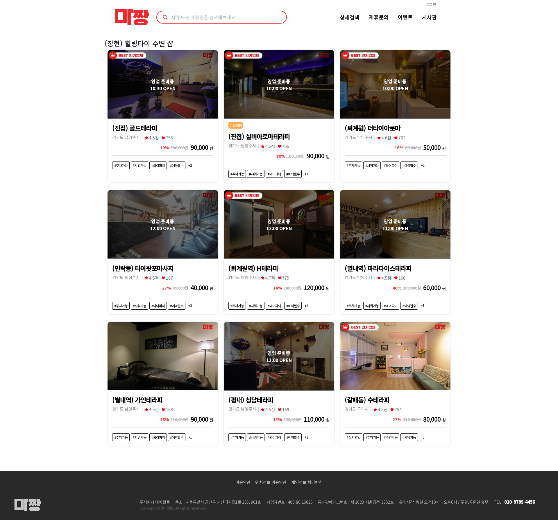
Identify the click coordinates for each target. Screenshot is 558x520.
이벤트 (405, 17)
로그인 (431, 4)
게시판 (429, 17)
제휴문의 (379, 17)
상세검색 (350, 17)
